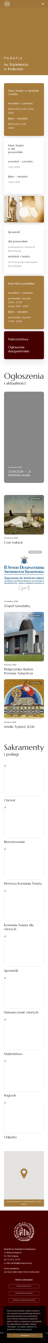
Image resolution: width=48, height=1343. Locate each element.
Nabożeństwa (18, 339)
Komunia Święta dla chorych (18, 927)
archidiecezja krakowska (24, 1293)
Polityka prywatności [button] (24, 1329)
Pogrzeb (10, 1095)
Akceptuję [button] (25, 1335)
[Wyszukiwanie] (36, 4)
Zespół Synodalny (17, 606)
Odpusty (10, 1137)
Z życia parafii (35, 498)
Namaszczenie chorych (21, 1012)
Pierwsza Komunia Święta (23, 883)
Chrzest (9, 800)
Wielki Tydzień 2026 (19, 727)
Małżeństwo (13, 1054)
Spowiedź (11, 971)
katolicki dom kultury (24, 1286)
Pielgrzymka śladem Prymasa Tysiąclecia (18, 671)
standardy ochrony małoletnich (24, 1300)
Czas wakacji (13, 542)
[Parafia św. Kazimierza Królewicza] (7, 4)
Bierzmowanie (14, 842)
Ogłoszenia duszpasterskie (18, 349)
